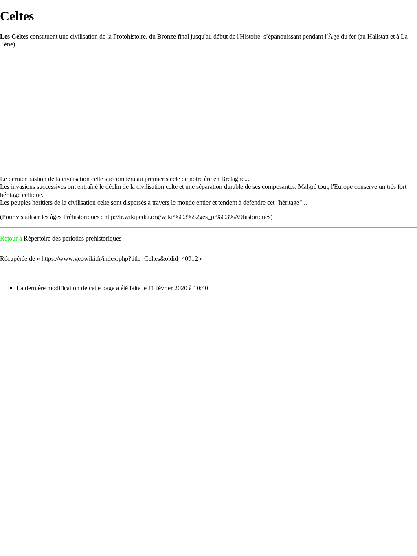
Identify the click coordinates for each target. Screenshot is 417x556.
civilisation (84, 36)
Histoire (250, 36)
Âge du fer (342, 36)
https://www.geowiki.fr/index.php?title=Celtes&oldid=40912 (120, 258)
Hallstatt (377, 36)
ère (208, 178)
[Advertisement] (208, 112)
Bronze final (173, 36)
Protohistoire (129, 36)
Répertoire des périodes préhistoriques (72, 238)
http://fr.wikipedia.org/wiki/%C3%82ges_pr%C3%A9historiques (187, 216)
